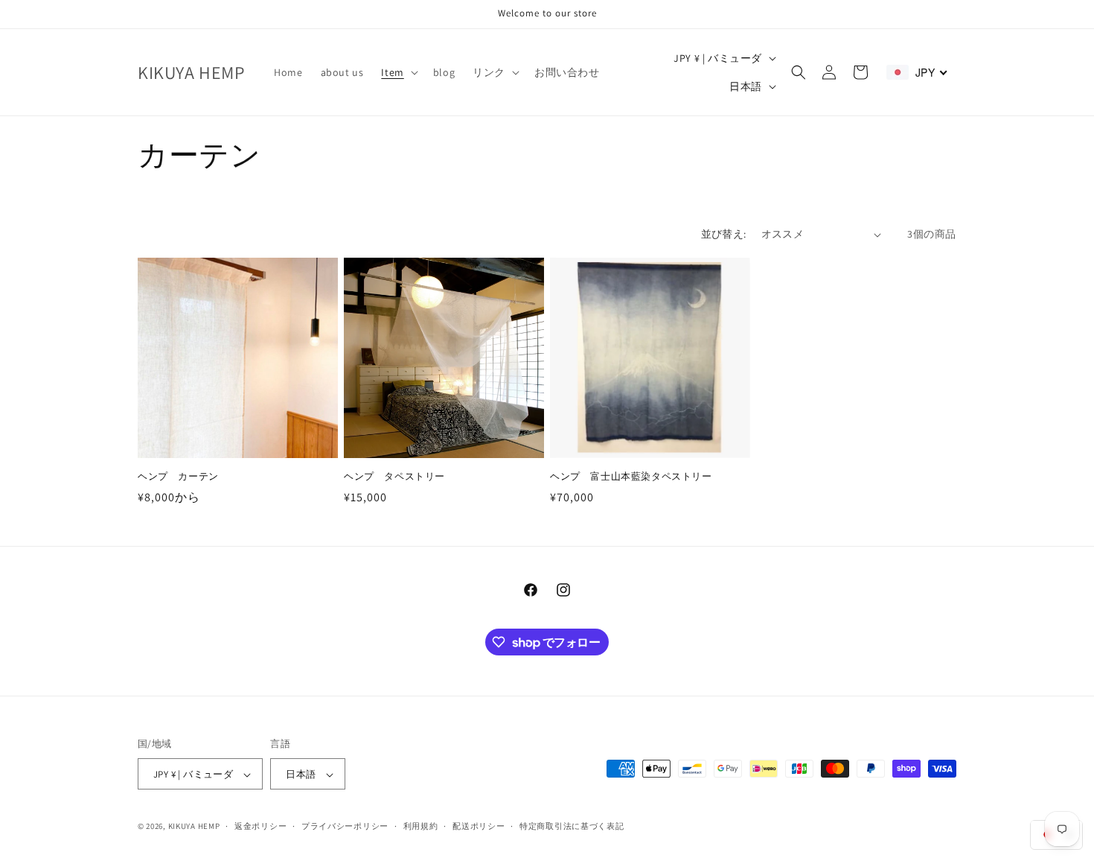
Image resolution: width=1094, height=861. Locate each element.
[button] (397, 72)
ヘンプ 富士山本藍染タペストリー (631, 477)
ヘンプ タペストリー (394, 477)
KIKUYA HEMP (194, 827)
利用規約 (420, 826)
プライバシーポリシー (344, 826)
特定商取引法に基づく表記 (571, 826)
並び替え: (723, 234)
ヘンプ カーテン (178, 477)
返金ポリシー (260, 826)
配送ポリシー (478, 826)
